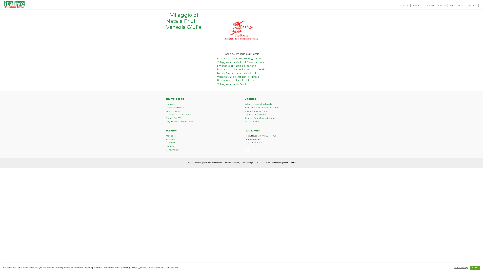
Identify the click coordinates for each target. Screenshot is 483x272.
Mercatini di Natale (229, 58)
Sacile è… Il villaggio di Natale (241, 53)
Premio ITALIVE (173, 118)
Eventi (402, 5)
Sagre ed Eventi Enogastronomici (260, 118)
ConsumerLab (173, 150)
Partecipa (455, 5)
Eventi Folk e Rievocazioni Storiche (261, 107)
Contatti (472, 5)
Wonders (170, 139)
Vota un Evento (173, 111)
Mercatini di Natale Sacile (233, 69)
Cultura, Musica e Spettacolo (258, 104)
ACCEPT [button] (475, 268)
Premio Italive (435, 5)
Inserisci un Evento (175, 107)
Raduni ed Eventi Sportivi (256, 114)
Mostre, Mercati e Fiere (256, 111)
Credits (293, 163)
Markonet (170, 136)
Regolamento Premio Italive (179, 121)
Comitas (170, 146)
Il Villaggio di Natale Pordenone (236, 65)
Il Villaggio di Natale (244, 80)
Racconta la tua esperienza (179, 114)
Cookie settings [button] (461, 268)
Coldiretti (170, 143)
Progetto (417, 5)
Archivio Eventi (252, 121)
